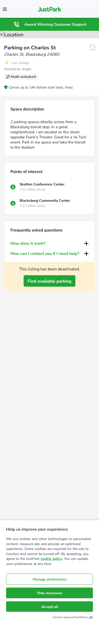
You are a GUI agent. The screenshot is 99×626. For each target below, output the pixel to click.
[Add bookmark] (92, 48)
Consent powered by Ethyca (70, 617)
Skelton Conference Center (42, 184)
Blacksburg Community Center (45, 200)
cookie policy (51, 558)
